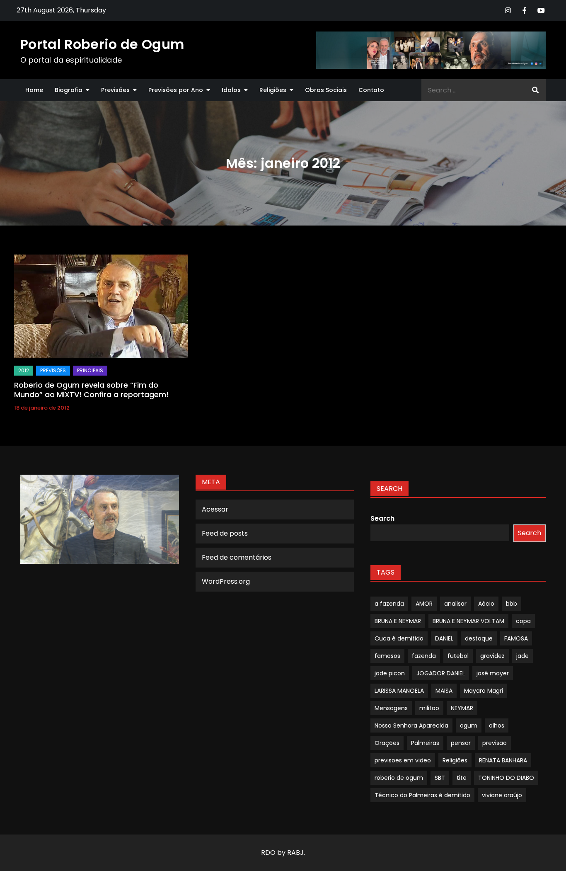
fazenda (424, 656)
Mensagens (391, 708)
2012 (23, 370)
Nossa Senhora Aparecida (411, 725)
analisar (455, 603)
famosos (387, 656)
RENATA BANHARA (503, 760)
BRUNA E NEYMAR (398, 621)
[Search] (535, 90)
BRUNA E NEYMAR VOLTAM (468, 621)
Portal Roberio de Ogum (102, 44)
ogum (468, 725)
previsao (494, 743)
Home (34, 90)
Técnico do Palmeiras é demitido (422, 795)
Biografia (68, 90)
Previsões (115, 90)
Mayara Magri (483, 691)
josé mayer (493, 673)
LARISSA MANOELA (399, 691)
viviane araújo (502, 795)
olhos (496, 725)
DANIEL (444, 638)
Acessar (215, 509)
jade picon (390, 673)
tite (462, 778)
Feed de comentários (236, 557)
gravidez (492, 656)
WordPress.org (226, 581)
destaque (479, 638)
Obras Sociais (326, 90)
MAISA (443, 691)
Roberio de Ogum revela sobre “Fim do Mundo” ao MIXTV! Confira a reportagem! (91, 390)
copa (523, 621)
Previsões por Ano (175, 90)
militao (429, 708)
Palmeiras (425, 743)
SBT (440, 778)
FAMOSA (516, 638)
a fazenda (389, 603)
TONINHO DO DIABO (506, 778)
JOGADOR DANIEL (440, 673)
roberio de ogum (399, 778)
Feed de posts (225, 533)
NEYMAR (462, 708)
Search (382, 518)
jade (522, 656)
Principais (90, 370)
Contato (371, 90)
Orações (387, 743)
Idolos (231, 90)
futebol (458, 656)
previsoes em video (403, 760)
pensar (461, 743)
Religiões (272, 90)
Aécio (486, 603)
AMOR (424, 603)
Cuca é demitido (399, 638)
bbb (511, 603)
